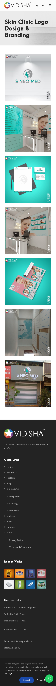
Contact (11, 527)
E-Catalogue (13, 489)
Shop (9, 483)
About (9, 521)
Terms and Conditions (20, 547)
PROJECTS (12, 472)
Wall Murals (14, 510)
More (9, 532)
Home (10, 467)
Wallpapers (14, 496)
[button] (49, 678)
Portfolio (11, 478)
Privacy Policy (16, 540)
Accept (26, 680)
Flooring (13, 503)
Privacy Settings (44, 680)
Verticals (11, 516)
